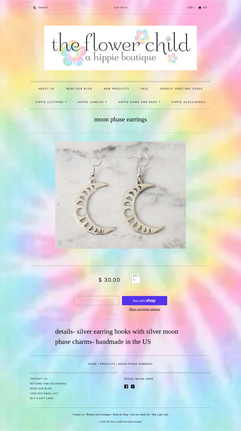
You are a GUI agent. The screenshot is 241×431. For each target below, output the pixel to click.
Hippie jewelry (91, 102)
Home (92, 363)
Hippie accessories (188, 102)
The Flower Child (114, 421)
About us (46, 88)
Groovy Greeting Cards (181, 88)
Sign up (123, 7)
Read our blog (79, 88)
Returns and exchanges (48, 383)
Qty (135, 276)
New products (116, 88)
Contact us (39, 378)
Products (107, 363)
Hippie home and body (138, 102)
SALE (145, 88)
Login (116, 7)
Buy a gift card (41, 398)
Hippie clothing (50, 102)
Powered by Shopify (132, 421)
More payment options (144, 309)
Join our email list (44, 393)
